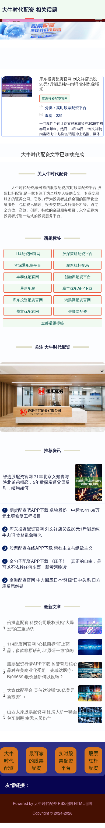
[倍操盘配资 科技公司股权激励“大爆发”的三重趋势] (90, 626)
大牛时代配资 (9, 760)
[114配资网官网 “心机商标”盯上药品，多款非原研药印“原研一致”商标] (90, 647)
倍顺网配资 (77, 311)
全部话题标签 (52, 322)
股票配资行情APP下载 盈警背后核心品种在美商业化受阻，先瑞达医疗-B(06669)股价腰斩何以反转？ (42, 670)
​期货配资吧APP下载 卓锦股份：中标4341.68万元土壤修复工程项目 (51, 513)
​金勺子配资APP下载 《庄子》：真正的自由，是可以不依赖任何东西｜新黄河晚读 (51, 564)
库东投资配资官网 (55, 98)
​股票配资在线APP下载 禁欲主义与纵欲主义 (51, 548)
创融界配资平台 (77, 276)
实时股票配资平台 (66, 760)
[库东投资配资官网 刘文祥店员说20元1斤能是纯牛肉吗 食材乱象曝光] (17, 86)
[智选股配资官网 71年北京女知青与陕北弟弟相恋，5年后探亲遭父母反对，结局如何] (88, 482)
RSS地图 (65, 803)
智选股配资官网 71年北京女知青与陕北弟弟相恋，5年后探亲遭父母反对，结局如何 (36, 482)
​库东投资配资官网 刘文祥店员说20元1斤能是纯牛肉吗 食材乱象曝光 (51, 532)
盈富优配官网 (27, 311)
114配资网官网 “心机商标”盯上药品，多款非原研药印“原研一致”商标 (40, 647)
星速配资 (27, 288)
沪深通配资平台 (28, 265)
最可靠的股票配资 (36, 760)
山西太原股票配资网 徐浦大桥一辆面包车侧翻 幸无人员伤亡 (42, 714)
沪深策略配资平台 (77, 253)
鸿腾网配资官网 (77, 299)
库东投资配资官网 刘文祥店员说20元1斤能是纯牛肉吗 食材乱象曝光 (69, 84)
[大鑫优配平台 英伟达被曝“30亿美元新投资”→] (90, 693)
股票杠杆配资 (93, 760)
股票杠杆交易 (77, 265)
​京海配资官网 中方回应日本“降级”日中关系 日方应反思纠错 (51, 583)
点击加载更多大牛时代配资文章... (53, 153)
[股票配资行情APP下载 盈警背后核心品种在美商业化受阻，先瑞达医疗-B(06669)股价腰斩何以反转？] (90, 670)
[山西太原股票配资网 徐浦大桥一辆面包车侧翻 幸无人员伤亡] (90, 715)
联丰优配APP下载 (77, 288)
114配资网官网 (27, 253)
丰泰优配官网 (27, 276)
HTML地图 (83, 803)
